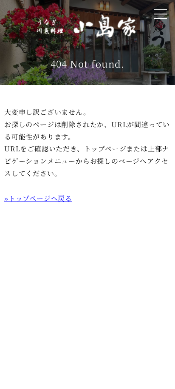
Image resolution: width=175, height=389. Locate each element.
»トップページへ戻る (38, 198)
